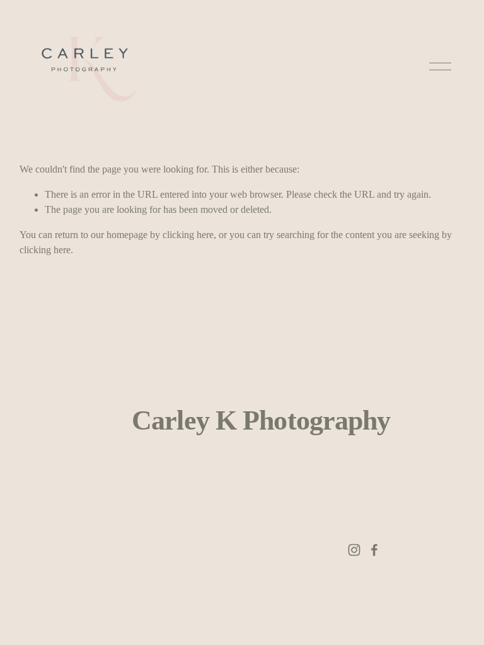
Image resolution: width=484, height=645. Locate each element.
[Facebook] (374, 550)
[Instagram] (354, 550)
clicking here (188, 234)
